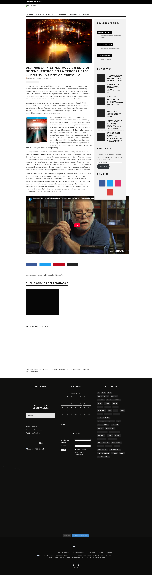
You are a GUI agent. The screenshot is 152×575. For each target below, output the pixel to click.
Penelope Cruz (116, 442)
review (117, 446)
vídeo (122, 453)
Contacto (38, 1)
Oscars (117, 435)
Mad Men (100, 428)
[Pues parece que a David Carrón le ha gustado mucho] (20, 502)
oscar (110, 435)
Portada (31, 14)
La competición (75, 14)
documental (101, 410)
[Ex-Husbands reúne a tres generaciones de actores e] (94, 484)
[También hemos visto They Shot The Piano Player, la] (130, 501)
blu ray (107, 403)
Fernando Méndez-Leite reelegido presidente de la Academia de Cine (115, 77)
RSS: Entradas (39, 449)
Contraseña (65, 446)
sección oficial (115, 449)
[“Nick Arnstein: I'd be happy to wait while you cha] (130, 519)
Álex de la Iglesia (103, 456)
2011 (109, 392)
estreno (108, 414)
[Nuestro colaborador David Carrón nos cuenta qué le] (20, 523)
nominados (101, 435)
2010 (103, 392)
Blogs (86, 14)
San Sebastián (102, 449)
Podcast (50, 14)
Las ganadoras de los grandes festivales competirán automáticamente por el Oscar (115, 124)
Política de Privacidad (34, 430)
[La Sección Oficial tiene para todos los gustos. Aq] (57, 518)
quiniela (108, 446)
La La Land (115, 424)
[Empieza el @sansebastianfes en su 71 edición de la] (94, 519)
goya (118, 421)
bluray (115, 403)
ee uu (115, 410)
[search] (52, 415)
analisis (114, 396)
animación (101, 399)
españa (100, 414)
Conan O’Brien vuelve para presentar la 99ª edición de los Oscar (114, 113)
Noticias (40, 14)
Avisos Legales (31, 427)
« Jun (63, 424)
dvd (109, 410)
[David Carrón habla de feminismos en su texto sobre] (94, 504)
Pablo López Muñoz (34, 78)
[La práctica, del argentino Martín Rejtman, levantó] (20, 482)
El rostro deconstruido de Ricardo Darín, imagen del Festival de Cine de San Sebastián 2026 (115, 101)
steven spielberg (103, 453)
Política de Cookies (33, 433)
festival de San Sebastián (106, 421)
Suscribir (103, 166)
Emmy (122, 410)
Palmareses (61, 14)
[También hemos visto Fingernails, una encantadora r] (57, 501)
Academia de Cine (103, 396)
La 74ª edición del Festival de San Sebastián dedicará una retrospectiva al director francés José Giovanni (114, 137)
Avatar (100, 403)
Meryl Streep (110, 428)
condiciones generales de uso (73, 557)
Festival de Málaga (104, 417)
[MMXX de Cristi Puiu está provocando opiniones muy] (57, 482)
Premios (100, 446)
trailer (114, 453)
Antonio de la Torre (113, 399)
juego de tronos (103, 424)
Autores (29, 1)
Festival (116, 414)
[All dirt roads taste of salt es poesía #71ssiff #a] (130, 480)
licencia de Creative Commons (101, 555)
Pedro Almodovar (103, 442)
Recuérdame (81, 450)
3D (98, 392)
